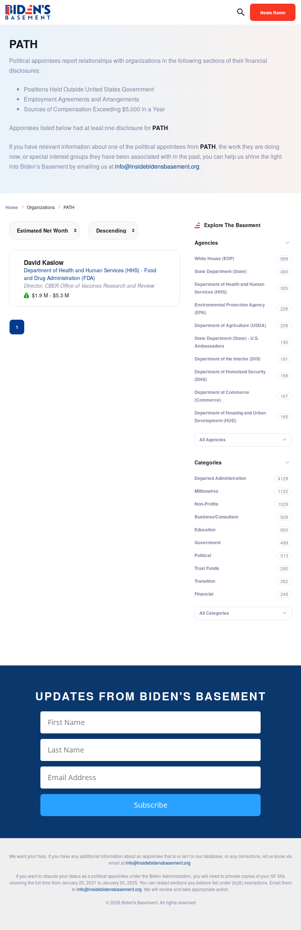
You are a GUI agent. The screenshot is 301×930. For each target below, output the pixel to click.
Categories (208, 462)
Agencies (206, 242)
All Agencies (212, 439)
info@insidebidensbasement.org (157, 166)
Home (12, 207)
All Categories (214, 613)
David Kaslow (44, 262)
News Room (273, 12)
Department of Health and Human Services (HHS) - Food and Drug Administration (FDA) (90, 273)
